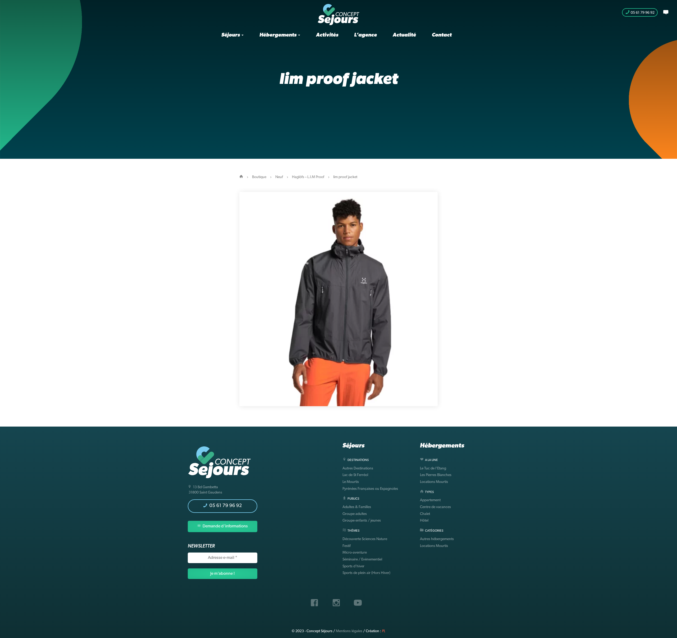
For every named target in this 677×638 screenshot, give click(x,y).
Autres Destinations (357, 468)
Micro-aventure (354, 553)
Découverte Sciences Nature (364, 539)
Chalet (425, 514)
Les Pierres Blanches (435, 475)
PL (383, 631)
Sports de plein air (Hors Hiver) (366, 573)
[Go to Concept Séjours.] (241, 177)
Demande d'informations (225, 526)
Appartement (430, 500)
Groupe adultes (354, 514)
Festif (346, 546)
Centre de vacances (435, 507)
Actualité (404, 35)
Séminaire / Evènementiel (362, 560)
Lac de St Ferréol (355, 475)
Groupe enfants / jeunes (361, 521)
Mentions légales (349, 631)
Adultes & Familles (356, 507)
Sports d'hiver (353, 566)
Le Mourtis (350, 482)
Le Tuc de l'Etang (433, 468)
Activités (327, 35)
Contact (442, 35)
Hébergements (278, 35)
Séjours (231, 35)
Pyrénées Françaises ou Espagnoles (370, 489)
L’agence (365, 35)
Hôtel (424, 521)
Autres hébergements (437, 539)
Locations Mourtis (434, 482)
